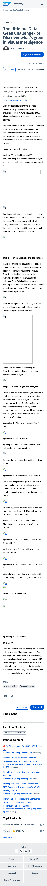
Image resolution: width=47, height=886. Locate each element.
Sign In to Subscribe (32, 55)
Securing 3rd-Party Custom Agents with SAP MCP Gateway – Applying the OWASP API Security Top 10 (22, 787)
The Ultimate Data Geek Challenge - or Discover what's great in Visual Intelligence (23, 36)
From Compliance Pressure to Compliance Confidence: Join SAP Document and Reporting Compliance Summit (21, 802)
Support (35, 873)
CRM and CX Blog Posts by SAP (18, 753)
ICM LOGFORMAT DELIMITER (14, 733)
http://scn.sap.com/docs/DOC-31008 (15, 100)
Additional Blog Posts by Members (17, 10)
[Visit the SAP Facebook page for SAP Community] (17, 851)
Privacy (12, 859)
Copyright (12, 866)
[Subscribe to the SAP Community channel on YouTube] (26, 851)
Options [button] (22, 59)
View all (6, 838)
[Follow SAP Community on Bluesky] (21, 851)
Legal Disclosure (35, 866)
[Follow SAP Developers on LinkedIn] (30, 851)
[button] (5, 69)
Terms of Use (35, 859)
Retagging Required (27, 686)
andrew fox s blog (10, 686)
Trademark (11, 873)
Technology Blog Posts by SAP (18, 779)
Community (18, 4)
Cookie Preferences (12, 880)
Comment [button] (37, 707)
